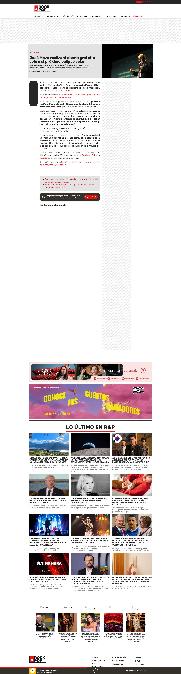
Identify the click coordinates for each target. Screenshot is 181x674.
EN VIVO (33, 2)
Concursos (124, 16)
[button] (43, 667)
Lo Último (38, 16)
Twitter (95, 155)
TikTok (137, 661)
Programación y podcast (136, 670)
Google (138, 657)
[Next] (104, 670)
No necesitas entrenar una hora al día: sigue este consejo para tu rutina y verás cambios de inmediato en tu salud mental (68, 637)
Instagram (139, 665)
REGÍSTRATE (147, 2)
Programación (53, 16)
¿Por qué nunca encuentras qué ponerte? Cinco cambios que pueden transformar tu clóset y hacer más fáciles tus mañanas (136, 637)
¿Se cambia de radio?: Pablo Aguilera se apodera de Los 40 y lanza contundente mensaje (45, 635)
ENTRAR (138, 2)
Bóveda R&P (138, 16)
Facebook (86, 155)
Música (95, 657)
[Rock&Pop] (42, 8)
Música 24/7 (68, 16)
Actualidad (95, 16)
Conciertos (82, 16)
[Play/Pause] (95, 670)
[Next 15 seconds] (100, 670)
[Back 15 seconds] (91, 670)
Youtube (43, 158)
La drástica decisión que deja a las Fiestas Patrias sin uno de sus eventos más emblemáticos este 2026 (113, 635)
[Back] (86, 670)
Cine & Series (110, 16)
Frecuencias (118, 661)
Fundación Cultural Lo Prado (58, 90)
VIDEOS (39, 2)
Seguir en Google (91, 197)
